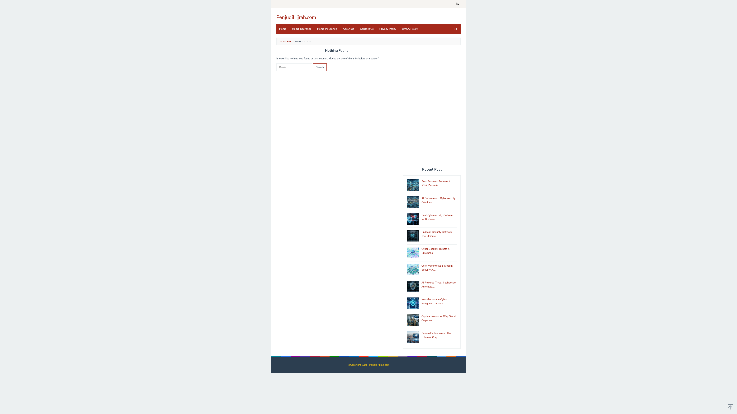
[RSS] (458, 4)
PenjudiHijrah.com (296, 17)
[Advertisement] (432, 106)
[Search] (456, 29)
